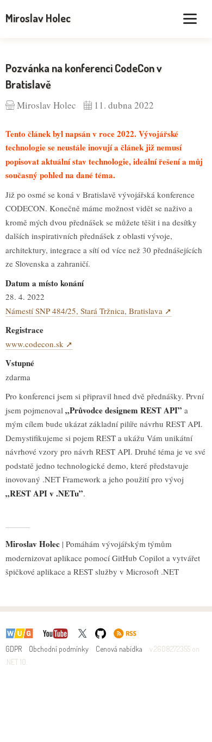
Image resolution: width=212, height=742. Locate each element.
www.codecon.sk (34, 343)
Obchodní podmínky (59, 648)
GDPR (13, 648)
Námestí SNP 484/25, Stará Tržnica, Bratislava (84, 310)
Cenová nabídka (119, 648)
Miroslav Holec (38, 18)
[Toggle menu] (190, 19)
